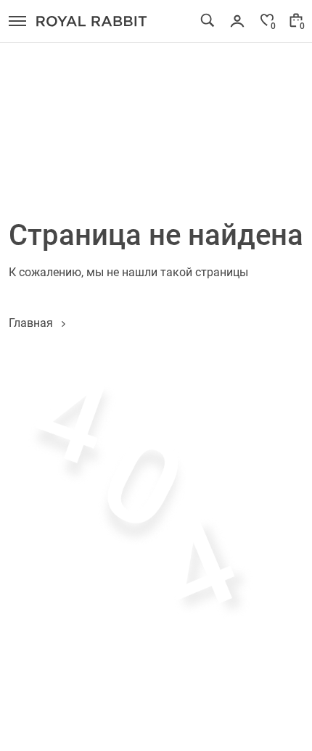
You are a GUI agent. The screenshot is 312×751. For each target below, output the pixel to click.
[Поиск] (207, 20)
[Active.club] (91, 21)
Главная (31, 322)
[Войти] (237, 21)
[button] (17, 21)
